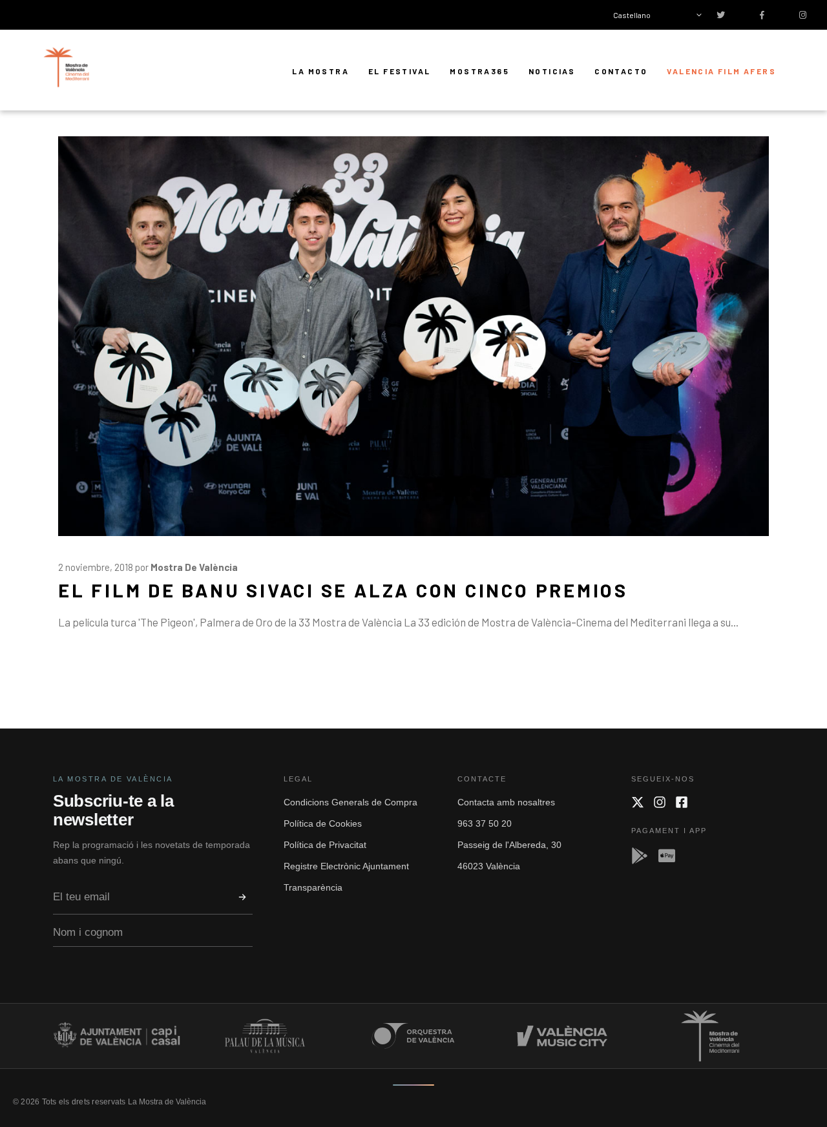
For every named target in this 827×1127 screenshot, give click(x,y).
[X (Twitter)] (637, 802)
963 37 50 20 (484, 823)
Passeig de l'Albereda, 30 (509, 845)
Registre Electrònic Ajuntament (346, 866)
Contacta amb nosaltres (506, 802)
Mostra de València (194, 567)
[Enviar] (242, 897)
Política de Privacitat (325, 845)
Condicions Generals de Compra (350, 802)
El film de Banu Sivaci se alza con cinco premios (343, 590)
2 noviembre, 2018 (95, 567)
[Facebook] (681, 802)
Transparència (313, 887)
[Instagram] (659, 802)
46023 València (488, 866)
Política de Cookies (323, 823)
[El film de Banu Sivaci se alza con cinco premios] (413, 336)
